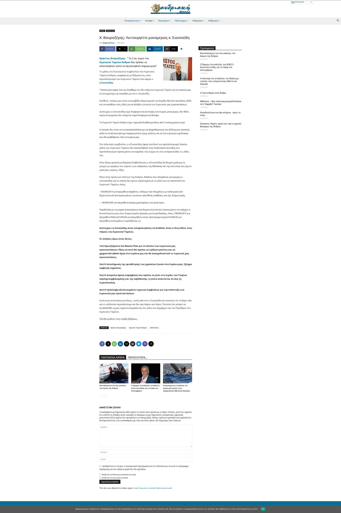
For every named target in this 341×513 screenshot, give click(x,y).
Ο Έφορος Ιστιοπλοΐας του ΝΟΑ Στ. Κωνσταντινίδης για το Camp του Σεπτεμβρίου (145, 388)
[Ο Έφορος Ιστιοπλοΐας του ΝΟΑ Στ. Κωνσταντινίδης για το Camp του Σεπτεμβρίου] (145, 373)
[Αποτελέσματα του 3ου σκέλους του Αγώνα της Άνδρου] (113, 373)
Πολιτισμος (180, 20)
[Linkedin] (120, 343)
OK (263, 509)
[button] (338, 21)
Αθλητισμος (104, 382)
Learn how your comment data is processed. (153, 488)
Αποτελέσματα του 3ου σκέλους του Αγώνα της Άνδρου (217, 54)
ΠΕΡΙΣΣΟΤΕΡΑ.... (137, 357)
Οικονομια (163, 20)
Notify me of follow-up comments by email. (119, 474)
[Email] (126, 343)
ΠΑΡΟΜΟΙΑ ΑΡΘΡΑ (113, 357)
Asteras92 (135, 382)
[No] (337, 509)
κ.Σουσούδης (106, 82)
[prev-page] (101, 396)
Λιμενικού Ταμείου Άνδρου (114, 62)
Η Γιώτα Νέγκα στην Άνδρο (213, 93)
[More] (181, 49)
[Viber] (145, 343)
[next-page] (105, 396)
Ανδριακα (197, 20)
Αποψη (148, 20)
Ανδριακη (213, 20)
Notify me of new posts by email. (115, 478)
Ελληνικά (299, 2)
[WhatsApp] (114, 343)
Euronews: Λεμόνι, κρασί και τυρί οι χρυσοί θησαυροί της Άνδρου (220, 125)
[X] (108, 343)
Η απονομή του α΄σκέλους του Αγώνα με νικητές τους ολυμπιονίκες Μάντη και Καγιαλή (176, 388)
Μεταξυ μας (110, 31)
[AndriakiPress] (170, 9)
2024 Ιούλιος (154, 328)
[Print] (132, 343)
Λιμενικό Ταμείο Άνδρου (138, 328)
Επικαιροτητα (132, 20)
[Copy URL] (151, 343)
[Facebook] (102, 343)
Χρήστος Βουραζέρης (112, 58)
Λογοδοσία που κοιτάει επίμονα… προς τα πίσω (220, 114)
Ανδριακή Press (109, 43)
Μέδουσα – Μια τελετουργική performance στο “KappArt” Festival (220, 102)
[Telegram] (138, 343)
